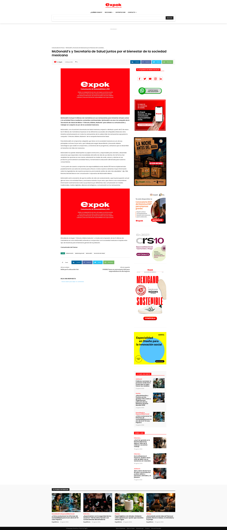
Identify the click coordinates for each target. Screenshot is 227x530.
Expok (60, 62)
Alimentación (69, 253)
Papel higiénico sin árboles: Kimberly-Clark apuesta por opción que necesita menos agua (129, 518)
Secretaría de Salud (99, 253)
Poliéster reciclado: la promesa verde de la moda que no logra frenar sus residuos (143, 383)
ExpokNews (55, 522)
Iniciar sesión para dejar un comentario (73, 281)
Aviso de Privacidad (156, 528)
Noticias (138, 393)
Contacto (147, 528)
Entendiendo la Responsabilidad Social (142, 413)
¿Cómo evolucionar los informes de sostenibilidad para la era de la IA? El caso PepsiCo (144, 419)
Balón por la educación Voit (70, 269)
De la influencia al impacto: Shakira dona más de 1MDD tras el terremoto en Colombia (142, 458)
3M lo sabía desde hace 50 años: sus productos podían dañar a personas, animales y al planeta (142, 474)
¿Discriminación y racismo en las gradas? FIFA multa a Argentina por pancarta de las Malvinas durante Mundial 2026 (143, 400)
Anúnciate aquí (139, 528)
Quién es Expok (130, 528)
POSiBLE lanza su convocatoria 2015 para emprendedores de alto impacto (116, 270)
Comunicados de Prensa (58, 47)
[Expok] (55, 62)
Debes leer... (137, 438)
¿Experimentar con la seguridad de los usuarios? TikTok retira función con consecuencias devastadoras (97, 518)
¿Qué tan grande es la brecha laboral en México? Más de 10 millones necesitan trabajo (142, 443)
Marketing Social (79, 253)
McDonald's (89, 253)
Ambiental (139, 379)
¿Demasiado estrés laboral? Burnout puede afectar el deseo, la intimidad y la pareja (160, 518)
